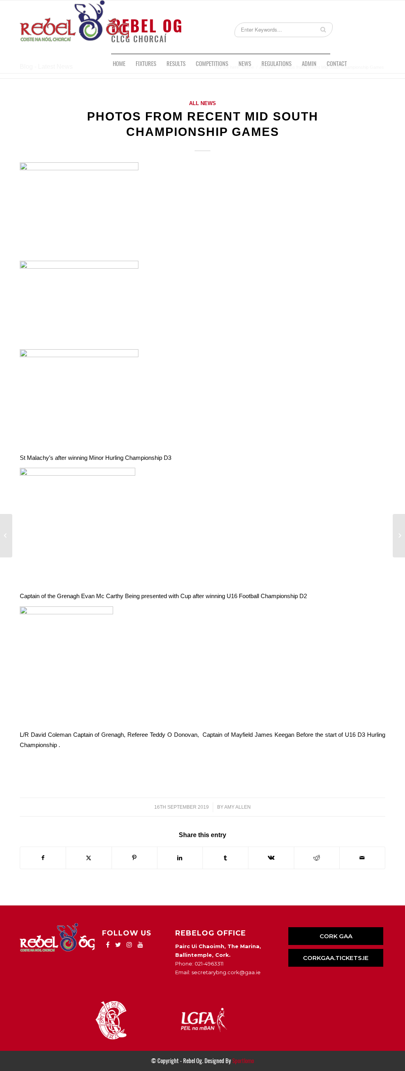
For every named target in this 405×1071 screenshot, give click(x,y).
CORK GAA (336, 936)
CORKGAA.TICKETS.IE (336, 958)
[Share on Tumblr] (225, 858)
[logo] (74, 27)
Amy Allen (237, 807)
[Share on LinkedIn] (179, 858)
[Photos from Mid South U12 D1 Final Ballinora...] (6, 535)
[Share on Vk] (270, 858)
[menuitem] (119, 63)
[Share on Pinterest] (134, 858)
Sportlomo (243, 1061)
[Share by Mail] (362, 858)
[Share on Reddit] (316, 858)
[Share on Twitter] (88, 858)
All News (202, 103)
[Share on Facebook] (43, 858)
